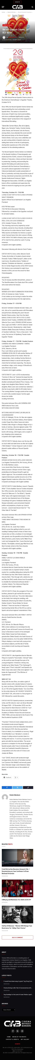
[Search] (32, 7)
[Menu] (3, 7)
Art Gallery (25, 1039)
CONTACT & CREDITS (12, 1039)
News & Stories (7, 25)
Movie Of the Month (19, 1036)
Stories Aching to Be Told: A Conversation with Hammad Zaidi (17, 989)
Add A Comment (17, 937)
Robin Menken (12, 37)
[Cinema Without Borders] (17, 7)
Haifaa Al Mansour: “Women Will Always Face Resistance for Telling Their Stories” (17, 927)
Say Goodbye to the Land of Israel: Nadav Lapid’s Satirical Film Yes (18, 995)
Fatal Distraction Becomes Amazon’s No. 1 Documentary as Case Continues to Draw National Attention (16, 871)
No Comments (8, 39)
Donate (17, 2)
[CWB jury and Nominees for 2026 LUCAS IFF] (17, 888)
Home (9, 1036)
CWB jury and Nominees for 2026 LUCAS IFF (16, 899)
